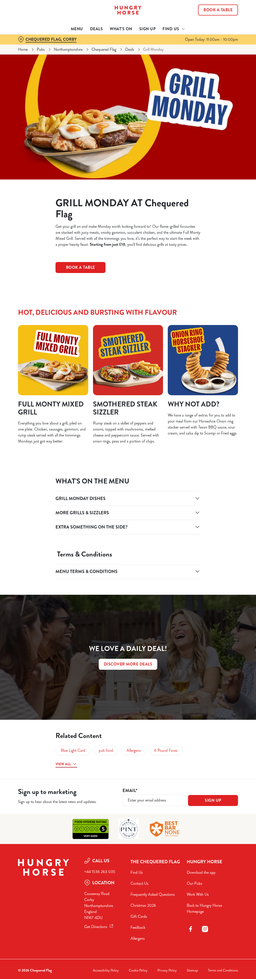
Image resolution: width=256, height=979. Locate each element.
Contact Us (139, 883)
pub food (106, 750)
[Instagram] (205, 929)
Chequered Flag (104, 49)
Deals (96, 29)
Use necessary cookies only (127, 538)
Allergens (133, 750)
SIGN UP (213, 800)
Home (23, 49)
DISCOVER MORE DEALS (128, 664)
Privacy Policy (167, 970)
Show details (215, 522)
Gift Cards (138, 916)
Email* (129, 791)
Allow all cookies (201, 538)
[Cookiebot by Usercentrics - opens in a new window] (215, 436)
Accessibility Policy (106, 970)
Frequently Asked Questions (152, 894)
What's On (121, 29)
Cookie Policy (138, 970)
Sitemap (192, 970)
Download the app (201, 872)
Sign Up (147, 29)
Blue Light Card (73, 750)
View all (63, 764)
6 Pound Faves (166, 750)
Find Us (136, 872)
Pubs (41, 49)
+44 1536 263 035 (99, 871)
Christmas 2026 (143, 905)
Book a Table (218, 10)
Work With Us (198, 894)
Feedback (137, 927)
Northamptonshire (68, 49)
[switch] (100, 504)
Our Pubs (194, 883)
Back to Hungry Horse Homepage (204, 908)
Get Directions (95, 927)
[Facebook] (190, 929)
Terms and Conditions (223, 970)
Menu (77, 29)
